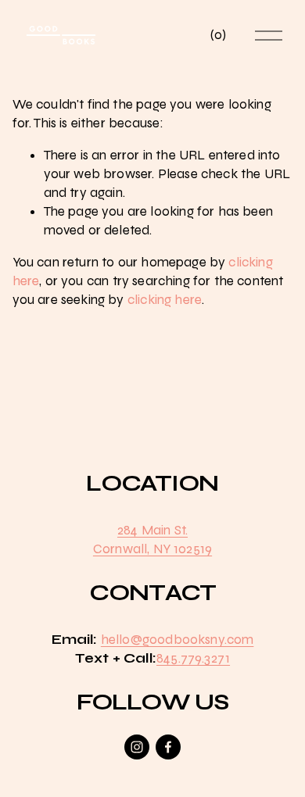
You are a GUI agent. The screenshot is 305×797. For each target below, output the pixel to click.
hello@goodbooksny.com (177, 639)
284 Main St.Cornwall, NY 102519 (152, 539)
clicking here (164, 299)
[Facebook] (168, 746)
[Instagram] (136, 746)
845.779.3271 (193, 658)
